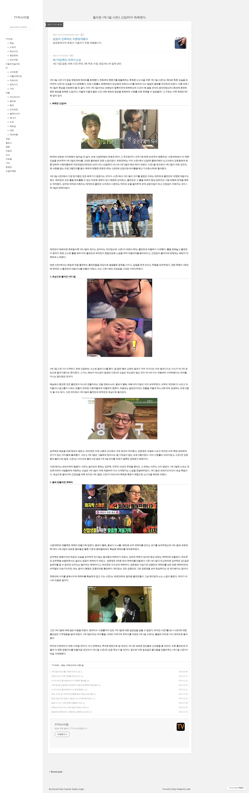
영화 (8, 147)
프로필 (9, 159)
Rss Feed (52, 789)
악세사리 (13, 80)
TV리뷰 (9, 39)
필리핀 (12, 101)
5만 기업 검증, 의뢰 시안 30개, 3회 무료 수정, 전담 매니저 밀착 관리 (87, 63)
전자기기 (13, 84)
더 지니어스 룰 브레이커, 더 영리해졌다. (67, 689)
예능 (11, 43)
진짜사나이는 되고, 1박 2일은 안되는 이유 (68, 707)
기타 (11, 89)
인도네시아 (14, 97)
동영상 (9, 167)
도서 (8, 155)
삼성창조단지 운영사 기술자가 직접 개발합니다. (77, 43)
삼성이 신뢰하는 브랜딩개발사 (70, 38)
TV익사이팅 (21, 17)
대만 (11, 130)
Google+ (81, 789)
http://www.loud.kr (60, 56)
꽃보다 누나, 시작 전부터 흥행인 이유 (66, 703)
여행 (8, 93)
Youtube (75, 789)
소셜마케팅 (11, 171)
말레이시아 (14, 114)
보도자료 (13, 60)
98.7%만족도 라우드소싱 (67, 59)
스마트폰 (13, 72)
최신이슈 (13, 51)
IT (7, 68)
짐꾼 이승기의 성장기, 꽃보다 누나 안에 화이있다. (71, 698)
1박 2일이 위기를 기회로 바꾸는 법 (65, 672)
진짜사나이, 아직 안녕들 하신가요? (65, 676)
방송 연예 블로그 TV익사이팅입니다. (71, 728)
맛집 (8, 139)
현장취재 (13, 56)
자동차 (9, 151)
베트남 (12, 126)
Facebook (67, 789)
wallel (188, 789)
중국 (11, 105)
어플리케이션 (15, 76)
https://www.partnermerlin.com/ (66, 35)
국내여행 (13, 135)
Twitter (61, 789)
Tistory (173, 789)
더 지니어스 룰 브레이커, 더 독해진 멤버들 (68, 681)
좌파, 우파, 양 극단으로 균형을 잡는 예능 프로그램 (72, 694)
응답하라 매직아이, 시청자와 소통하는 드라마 (70, 712)
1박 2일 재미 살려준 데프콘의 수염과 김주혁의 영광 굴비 (74, 685)
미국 (11, 122)
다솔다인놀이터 (13, 64)
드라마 (12, 47)
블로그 (9, 143)
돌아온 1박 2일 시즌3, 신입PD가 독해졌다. (119, 17)
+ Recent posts (55, 772)
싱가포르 (13, 109)
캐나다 (12, 118)
